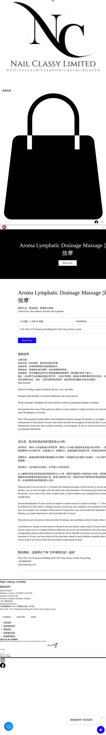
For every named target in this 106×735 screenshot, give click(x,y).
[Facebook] (53, 665)
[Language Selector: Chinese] (53, 227)
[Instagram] (53, 660)
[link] (68, 263)
